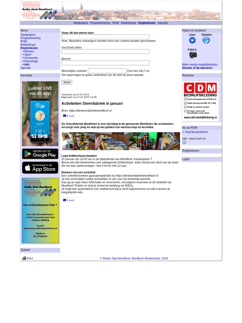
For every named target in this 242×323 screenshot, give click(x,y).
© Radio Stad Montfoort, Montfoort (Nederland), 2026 (134, 258)
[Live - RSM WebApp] (192, 43)
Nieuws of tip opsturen (197, 68)
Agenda (163, 23)
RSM (115, 23)
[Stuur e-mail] (68, 117)
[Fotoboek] (193, 58)
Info (26, 64)
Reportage (31, 61)
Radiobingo (128, 23)
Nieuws (29, 51)
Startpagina (80, 23)
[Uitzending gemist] (206, 43)
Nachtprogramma (196, 132)
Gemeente (31, 58)
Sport (27, 54)
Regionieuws (147, 23)
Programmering (100, 23)
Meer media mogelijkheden (199, 64)
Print (30, 258)
